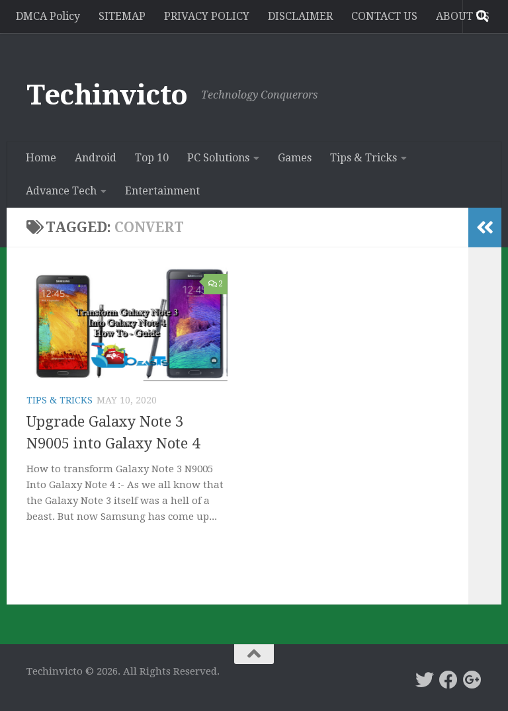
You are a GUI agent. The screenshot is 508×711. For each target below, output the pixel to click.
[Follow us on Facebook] (448, 680)
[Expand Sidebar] (484, 227)
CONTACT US (384, 16)
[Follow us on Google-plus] (472, 680)
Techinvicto (107, 95)
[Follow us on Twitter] (424, 680)
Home (41, 157)
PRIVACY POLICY (206, 16)
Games (295, 157)
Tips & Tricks (363, 157)
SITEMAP (122, 16)
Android (95, 157)
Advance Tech (61, 191)
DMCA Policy (48, 16)
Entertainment (162, 191)
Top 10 (152, 157)
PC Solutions (218, 157)
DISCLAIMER (300, 16)
